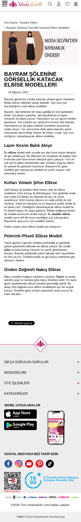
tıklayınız (55, 226)
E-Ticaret (28, 516)
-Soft (19, 516)
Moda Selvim (12, 102)
